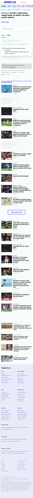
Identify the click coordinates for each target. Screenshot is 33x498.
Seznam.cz (23, 2)
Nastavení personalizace (22, 469)
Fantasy (4, 6)
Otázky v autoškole (21, 417)
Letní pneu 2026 (20, 410)
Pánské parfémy (22, 453)
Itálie (14, 152)
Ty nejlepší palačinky (21, 392)
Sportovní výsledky (17, 107)
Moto (23, 6)
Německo (15, 174)
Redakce (3, 460)
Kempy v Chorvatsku (5, 410)
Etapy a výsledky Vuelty (22, 375)
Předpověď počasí (10, 427)
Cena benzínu (25, 427)
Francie (14, 118)
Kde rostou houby (17, 427)
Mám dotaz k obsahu (21, 464)
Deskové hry (4, 453)
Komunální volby (4, 382)
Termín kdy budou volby (6, 379)
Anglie (14, 131)
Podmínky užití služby (21, 460)
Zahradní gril (14, 441)
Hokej (14, 6)
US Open (15, 85)
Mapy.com (3, 427)
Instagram (3, 465)
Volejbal (15, 197)
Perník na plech (20, 400)
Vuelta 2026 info (20, 373)
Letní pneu (26, 451)
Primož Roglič (20, 380)
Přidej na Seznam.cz (5, 471)
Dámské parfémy (19, 451)
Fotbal (9, 6)
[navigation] (2, 2)
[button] (6, 89)
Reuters (27, 478)
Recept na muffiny (21, 394)
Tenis (18, 6)
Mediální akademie (21, 465)
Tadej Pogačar (20, 379)
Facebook (3, 464)
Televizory (9, 453)
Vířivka (19, 441)
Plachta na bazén (8, 439)
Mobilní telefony (4, 451)
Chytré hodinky (15, 453)
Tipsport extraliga (17, 185)
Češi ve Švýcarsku (5, 415)
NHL (2, 400)
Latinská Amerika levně (6, 417)
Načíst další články (16, 212)
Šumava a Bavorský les (6, 414)
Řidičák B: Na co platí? (22, 415)
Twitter (2, 467)
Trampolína (14, 439)
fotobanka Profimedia (5, 480)
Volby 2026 (3, 373)
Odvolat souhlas (20, 467)
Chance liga (3, 392)
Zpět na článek (5, 22)
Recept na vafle (20, 399)
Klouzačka (24, 439)
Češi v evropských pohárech (7, 429)
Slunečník (19, 439)
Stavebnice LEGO (12, 451)
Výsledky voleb (4, 377)
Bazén (2, 439)
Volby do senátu (4, 380)
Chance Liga (16, 221)
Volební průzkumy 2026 (6, 375)
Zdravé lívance (20, 395)
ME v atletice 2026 (5, 397)
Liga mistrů (15, 233)
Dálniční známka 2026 (22, 412)
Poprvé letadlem (4, 412)
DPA (25, 478)
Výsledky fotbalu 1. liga (6, 394)
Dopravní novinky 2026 (22, 414)
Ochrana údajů (20, 462)
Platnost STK (20, 419)
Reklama (3, 469)
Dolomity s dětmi (4, 419)
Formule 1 (3, 399)
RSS (2, 462)
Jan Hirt (19, 377)
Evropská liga (16, 304)
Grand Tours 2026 (21, 382)
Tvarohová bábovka (21, 397)
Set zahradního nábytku (6, 441)
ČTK (23, 478)
